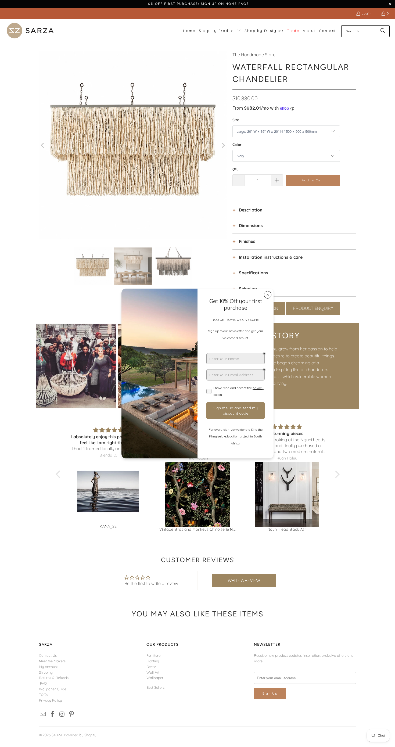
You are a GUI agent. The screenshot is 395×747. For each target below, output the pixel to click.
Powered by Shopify (80, 735)
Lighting (152, 661)
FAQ (43, 683)
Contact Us (48, 655)
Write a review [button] (244, 580)
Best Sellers (155, 687)
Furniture (153, 655)
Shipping (46, 672)
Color (237, 144)
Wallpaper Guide (52, 689)
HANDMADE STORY (259, 335)
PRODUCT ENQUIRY (313, 308)
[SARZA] (30, 31)
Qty (235, 169)
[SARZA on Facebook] (53, 714)
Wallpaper (154, 678)
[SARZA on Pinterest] (72, 714)
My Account (48, 667)
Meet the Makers (52, 661)
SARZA (57, 735)
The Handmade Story (253, 54)
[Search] (383, 31)
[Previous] (43, 145)
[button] (220, 31)
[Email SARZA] (43, 714)
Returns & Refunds (54, 678)
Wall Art (152, 672)
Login (367, 13)
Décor (151, 667)
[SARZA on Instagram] (62, 714)
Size (235, 120)
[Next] (223, 145)
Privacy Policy (50, 700)
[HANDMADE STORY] (117, 366)
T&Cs (43, 694)
